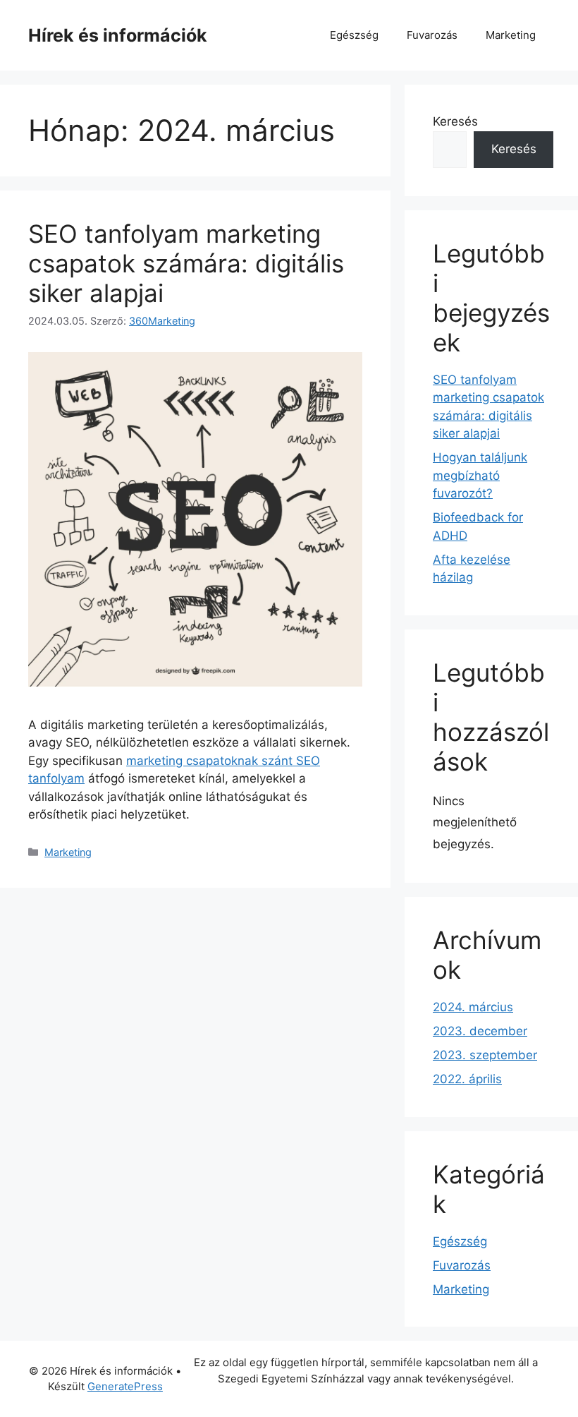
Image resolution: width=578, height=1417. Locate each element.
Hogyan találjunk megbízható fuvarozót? (480, 475)
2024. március (473, 1007)
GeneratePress (125, 1386)
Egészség (354, 35)
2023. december (480, 1031)
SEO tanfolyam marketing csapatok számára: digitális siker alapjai (186, 263)
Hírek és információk (117, 35)
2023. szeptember (485, 1055)
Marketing (511, 35)
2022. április (467, 1079)
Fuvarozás (432, 35)
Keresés (455, 121)
